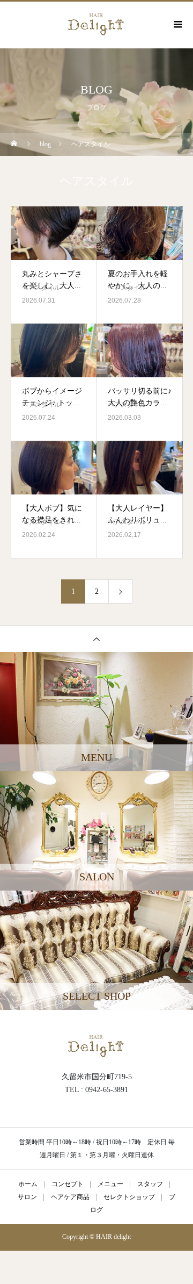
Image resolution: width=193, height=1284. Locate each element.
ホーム (28, 1184)
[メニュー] (177, 24)
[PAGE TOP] (96, 638)
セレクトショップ (129, 1197)
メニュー (110, 1184)
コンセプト (67, 1184)
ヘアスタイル (41, 287)
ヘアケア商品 (70, 1197)
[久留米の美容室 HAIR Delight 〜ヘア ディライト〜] (96, 1044)
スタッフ (150, 1184)
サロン (27, 1197)
